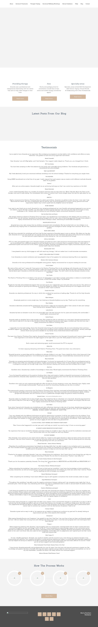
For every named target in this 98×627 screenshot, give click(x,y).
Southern (88, 613)
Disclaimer (88, 615)
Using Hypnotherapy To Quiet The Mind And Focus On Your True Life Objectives (45, 126)
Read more (20, 98)
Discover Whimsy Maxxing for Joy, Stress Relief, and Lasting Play (19, 125)
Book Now (49, 596)
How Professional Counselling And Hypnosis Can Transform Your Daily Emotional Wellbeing (72, 126)
